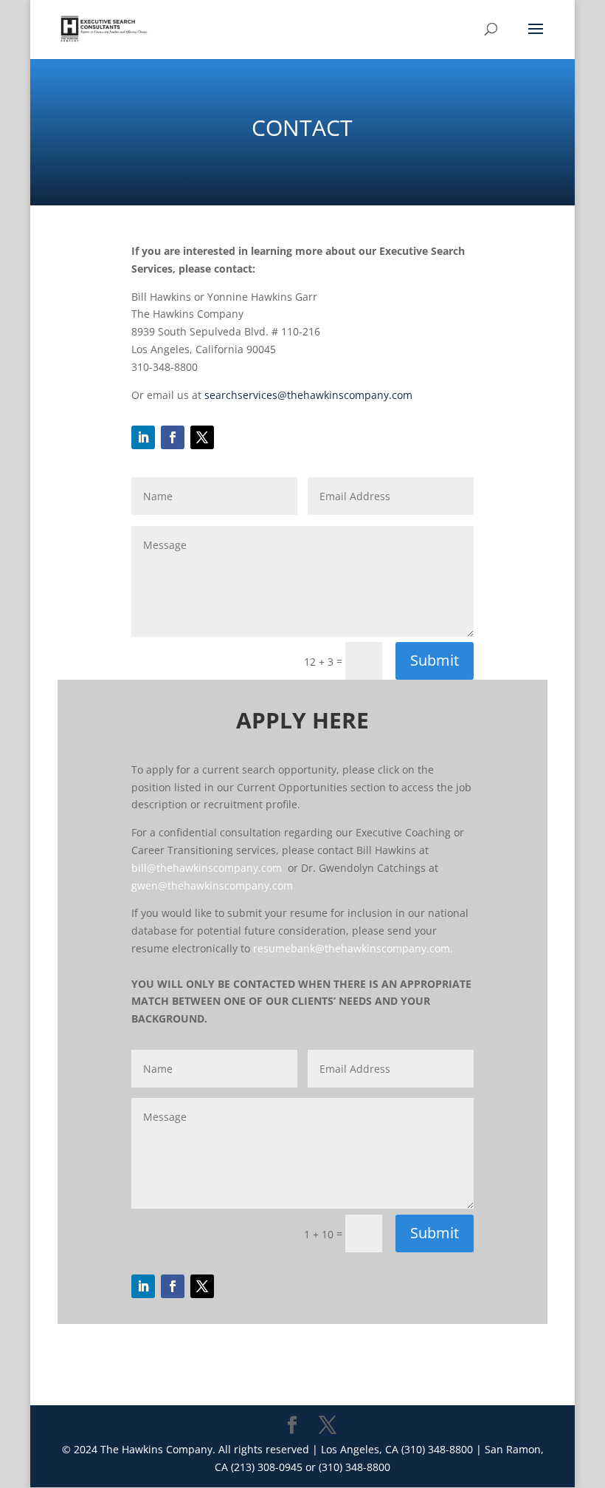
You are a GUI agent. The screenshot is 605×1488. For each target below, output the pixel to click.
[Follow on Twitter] (202, 437)
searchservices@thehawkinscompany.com (308, 395)
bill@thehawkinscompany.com (206, 868)
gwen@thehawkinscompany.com (212, 885)
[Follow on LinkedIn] (143, 437)
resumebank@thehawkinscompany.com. (353, 948)
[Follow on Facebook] (172, 437)
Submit (434, 660)
